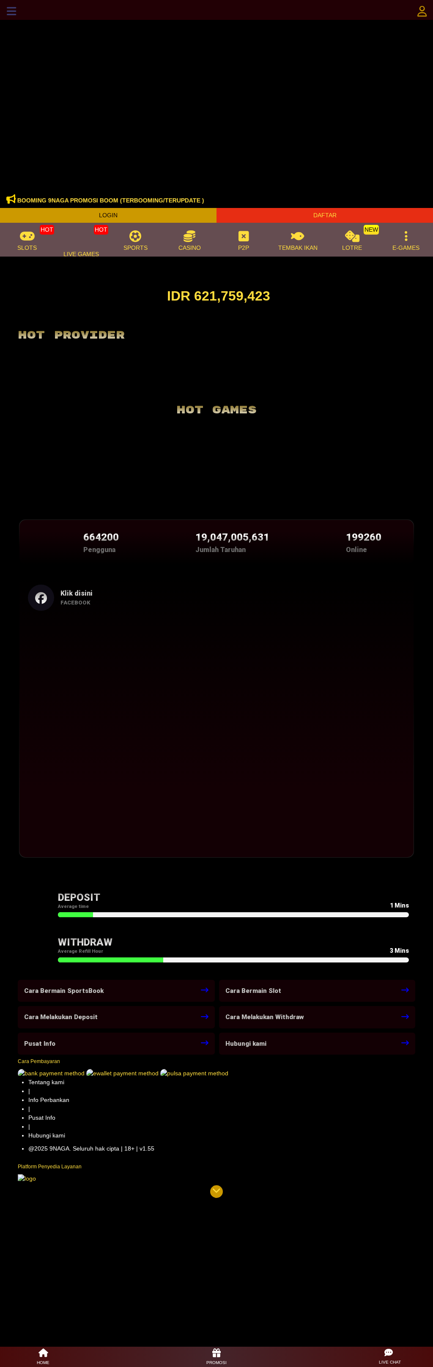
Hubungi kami (46, 1135)
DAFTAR (325, 215)
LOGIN (108, 215)
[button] (389, 1357)
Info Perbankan (48, 1099)
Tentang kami (46, 1082)
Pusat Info (41, 1117)
